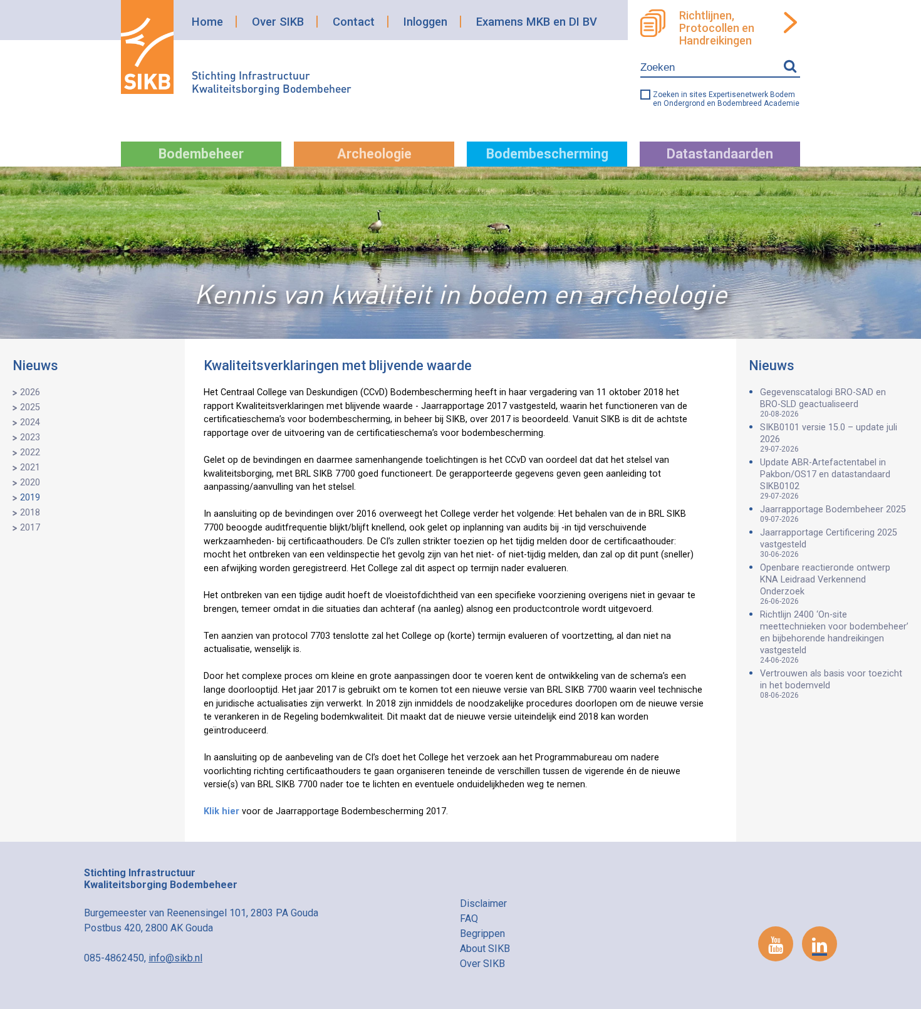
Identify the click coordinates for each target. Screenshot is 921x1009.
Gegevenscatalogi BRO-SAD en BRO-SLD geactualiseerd (823, 402)
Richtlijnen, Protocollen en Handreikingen (716, 28)
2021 (30, 467)
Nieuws (35, 365)
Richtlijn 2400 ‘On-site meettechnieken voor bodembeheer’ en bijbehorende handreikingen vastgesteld (834, 637)
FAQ (469, 918)
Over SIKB (278, 21)
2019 (30, 497)
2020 (30, 482)
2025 (30, 407)
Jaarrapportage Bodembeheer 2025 (833, 514)
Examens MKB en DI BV (536, 21)
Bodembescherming (547, 154)
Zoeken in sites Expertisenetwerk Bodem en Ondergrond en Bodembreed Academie (726, 99)
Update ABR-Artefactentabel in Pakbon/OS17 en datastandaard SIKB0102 (825, 478)
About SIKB (485, 949)
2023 (30, 437)
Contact (354, 21)
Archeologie (374, 154)
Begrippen (482, 933)
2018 (30, 512)
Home (207, 21)
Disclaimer (483, 903)
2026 (30, 392)
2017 (30, 527)
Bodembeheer (201, 154)
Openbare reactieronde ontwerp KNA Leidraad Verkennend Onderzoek (825, 584)
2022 (30, 452)
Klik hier (221, 811)
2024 (30, 422)
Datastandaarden (720, 154)
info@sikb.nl (175, 958)
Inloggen (425, 21)
